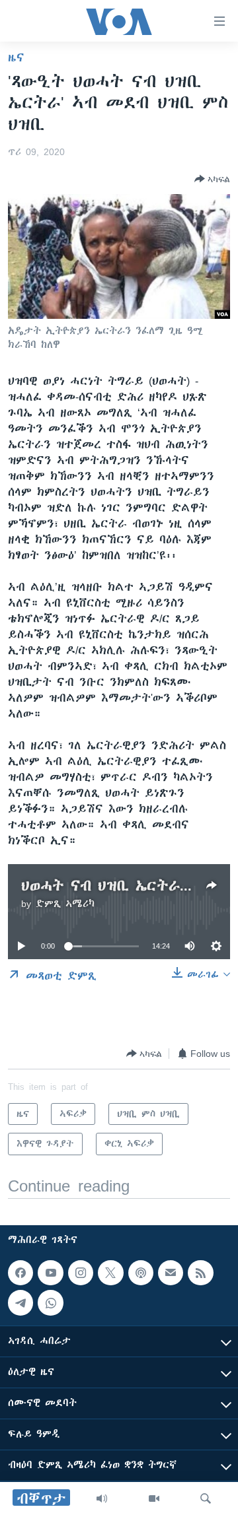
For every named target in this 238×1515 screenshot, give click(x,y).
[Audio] (102, 1498)
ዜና (16, 57)
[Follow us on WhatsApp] (50, 1302)
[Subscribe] (170, 1272)
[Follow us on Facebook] (20, 1272)
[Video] (154, 1498)
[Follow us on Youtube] (50, 1272)
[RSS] (200, 1272)
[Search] (205, 1498)
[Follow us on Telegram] (20, 1302)
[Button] (212, 179)
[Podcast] (140, 1272)
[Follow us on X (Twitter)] (110, 1272)
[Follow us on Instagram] (80, 1272)
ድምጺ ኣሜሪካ (65, 904)
